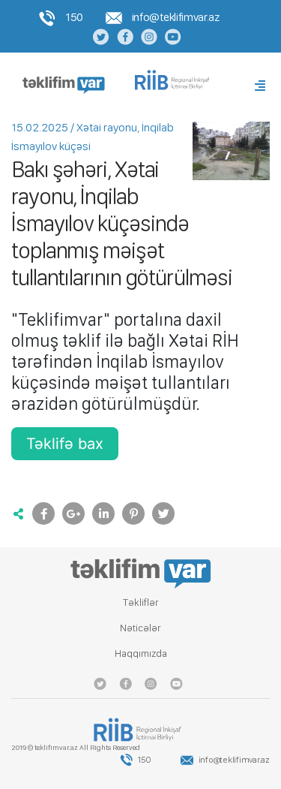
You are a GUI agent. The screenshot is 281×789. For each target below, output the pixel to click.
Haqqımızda (141, 653)
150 (73, 17)
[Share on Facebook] (43, 513)
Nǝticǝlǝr (140, 628)
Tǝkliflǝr (141, 602)
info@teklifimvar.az (174, 17)
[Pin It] (133, 513)
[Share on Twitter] (163, 513)
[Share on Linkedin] (103, 513)
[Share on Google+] (73, 513)
